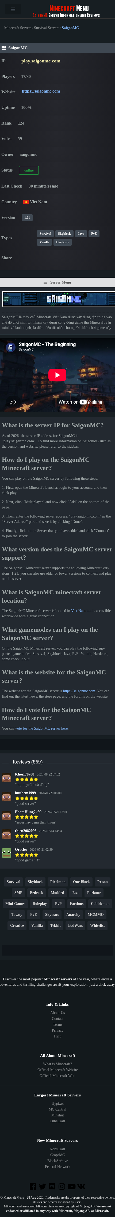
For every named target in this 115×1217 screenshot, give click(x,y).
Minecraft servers (58, 979)
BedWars (75, 926)
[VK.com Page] (81, 1187)
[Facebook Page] (33, 1187)
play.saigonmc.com (40, 60)
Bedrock (36, 893)
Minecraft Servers (17, 28)
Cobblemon (100, 904)
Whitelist (97, 926)
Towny (16, 915)
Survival (45, 234)
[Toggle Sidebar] (13, 9)
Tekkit (55, 926)
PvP (58, 904)
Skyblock (64, 234)
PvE (94, 234)
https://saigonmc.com (41, 91)
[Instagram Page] (62, 1187)
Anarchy (73, 915)
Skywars (52, 915)
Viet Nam (78, 611)
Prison (102, 882)
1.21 (27, 218)
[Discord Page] (52, 1187)
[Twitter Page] (43, 1187)
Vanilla (44, 242)
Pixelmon (58, 882)
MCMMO (96, 915)
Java (81, 234)
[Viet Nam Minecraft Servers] (26, 202)
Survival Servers (46, 28)
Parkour (94, 893)
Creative (17, 926)
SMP (18, 893)
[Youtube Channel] (72, 1187)
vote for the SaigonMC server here (41, 728)
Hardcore (62, 242)
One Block (81, 882)
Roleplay (40, 904)
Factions (76, 904)
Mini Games (15, 904)
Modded (57, 893)
